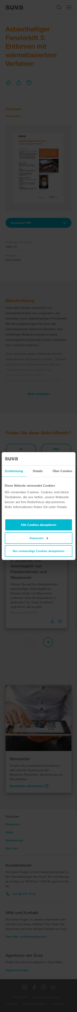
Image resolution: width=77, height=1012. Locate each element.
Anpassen (36, 537)
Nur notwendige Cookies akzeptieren (38, 550)
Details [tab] (38, 471)
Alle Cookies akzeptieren (38, 524)
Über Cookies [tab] (62, 471)
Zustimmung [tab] (14, 471)
